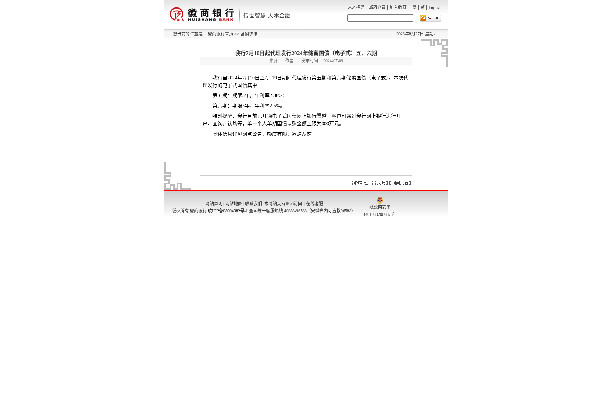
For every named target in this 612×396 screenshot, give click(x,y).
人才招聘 (356, 7)
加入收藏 (398, 7)
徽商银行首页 (220, 34)
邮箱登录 (377, 7)
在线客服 (314, 203)
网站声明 (213, 203)
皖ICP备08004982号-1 (228, 210)
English (435, 7)
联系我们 (253, 203)
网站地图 (233, 203)
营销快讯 (248, 34)
